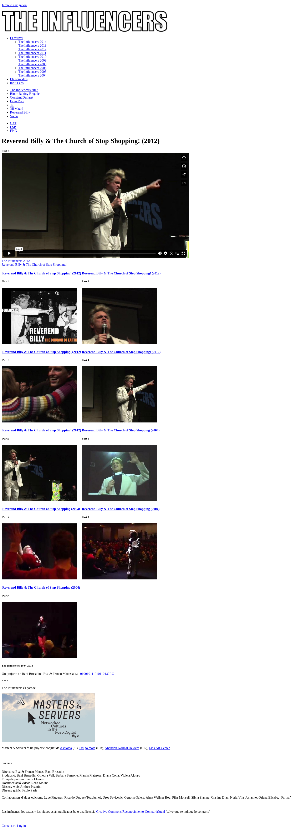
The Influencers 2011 (32, 53)
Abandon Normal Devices (122, 748)
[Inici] (85, 31)
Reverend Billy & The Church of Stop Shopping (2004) (120, 430)
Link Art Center (159, 748)
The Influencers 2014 (32, 41)
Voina (14, 116)
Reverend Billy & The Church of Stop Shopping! (34, 264)
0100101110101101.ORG (97, 673)
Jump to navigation (14, 5)
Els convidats (18, 79)
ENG (13, 130)
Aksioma (66, 748)
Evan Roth (17, 101)
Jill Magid (16, 108)
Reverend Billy (20, 112)
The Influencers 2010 (32, 56)
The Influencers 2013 (32, 45)
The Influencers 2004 (32, 75)
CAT (13, 123)
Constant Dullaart (21, 97)
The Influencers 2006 (32, 68)
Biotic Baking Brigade (25, 93)
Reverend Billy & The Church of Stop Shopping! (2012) (41, 273)
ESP (13, 127)
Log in (21, 825)
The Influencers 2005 (32, 71)
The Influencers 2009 (32, 60)
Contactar (8, 825)
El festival (16, 38)
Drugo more (87, 748)
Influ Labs (17, 83)
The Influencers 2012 (32, 49)
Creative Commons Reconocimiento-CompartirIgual (130, 811)
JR (12, 105)
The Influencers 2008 (32, 64)
